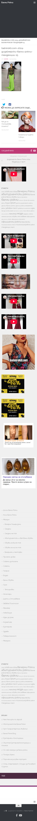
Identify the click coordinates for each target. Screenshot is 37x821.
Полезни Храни (9, 755)
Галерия (6, 571)
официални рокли (11, 221)
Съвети (6, 566)
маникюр (13, 214)
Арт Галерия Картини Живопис (15, 729)
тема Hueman (28, 811)
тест (13, 227)
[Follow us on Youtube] (34, 150)
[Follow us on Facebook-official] (31, 150)
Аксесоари (7, 594)
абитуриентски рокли (15, 194)
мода (20, 213)
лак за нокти (5, 214)
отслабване (22, 216)
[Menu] (34, 2)
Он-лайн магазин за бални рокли (15, 750)
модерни (26, 214)
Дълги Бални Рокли (10, 510)
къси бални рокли (28, 211)
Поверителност (9, 636)
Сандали (8, 529)
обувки (14, 216)
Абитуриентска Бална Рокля (14, 724)
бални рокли (9, 199)
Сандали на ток (11, 533)
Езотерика (7, 627)
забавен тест (12, 208)
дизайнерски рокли (27, 203)
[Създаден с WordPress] (6, 810)
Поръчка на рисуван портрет (15, 759)
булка (25, 200)
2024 (15, 191)
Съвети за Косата (10, 561)
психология (20, 225)
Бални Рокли (7, 2)
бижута (21, 200)
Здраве (6, 631)
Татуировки (9, 589)
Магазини (6, 641)
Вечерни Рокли (26, 191)
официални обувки (6, 219)
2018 (7, 191)
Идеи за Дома (8, 617)
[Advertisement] (18, 19)
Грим (5, 585)
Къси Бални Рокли (9, 515)
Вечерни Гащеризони (13, 524)
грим (13, 202)
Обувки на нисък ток (13, 547)
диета (18, 203)
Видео (5, 575)
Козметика (7, 622)
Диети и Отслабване (11, 599)
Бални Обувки (8, 580)
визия (7, 203)
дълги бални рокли (8, 206)
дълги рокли (20, 206)
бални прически (22, 197)
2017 (3, 191)
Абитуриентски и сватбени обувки (19, 538)
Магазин (6, 519)
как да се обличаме (7, 211)
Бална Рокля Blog (9, 733)
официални (31, 216)
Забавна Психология (10, 603)
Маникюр (6, 608)
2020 (11, 192)
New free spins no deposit (12, 719)
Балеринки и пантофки (13, 552)
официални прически (18, 219)
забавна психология (24, 208)
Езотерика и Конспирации (13, 738)
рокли (28, 224)
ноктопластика (6, 216)
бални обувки (12, 197)
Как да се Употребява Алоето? (6, 124)
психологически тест (8, 224)
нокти (31, 214)
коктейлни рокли (18, 210)
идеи (33, 208)
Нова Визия (7, 613)
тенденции (5, 227)
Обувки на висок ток (13, 543)
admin (6, 59)
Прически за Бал (9, 557)
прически (26, 222)
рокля (33, 224)
